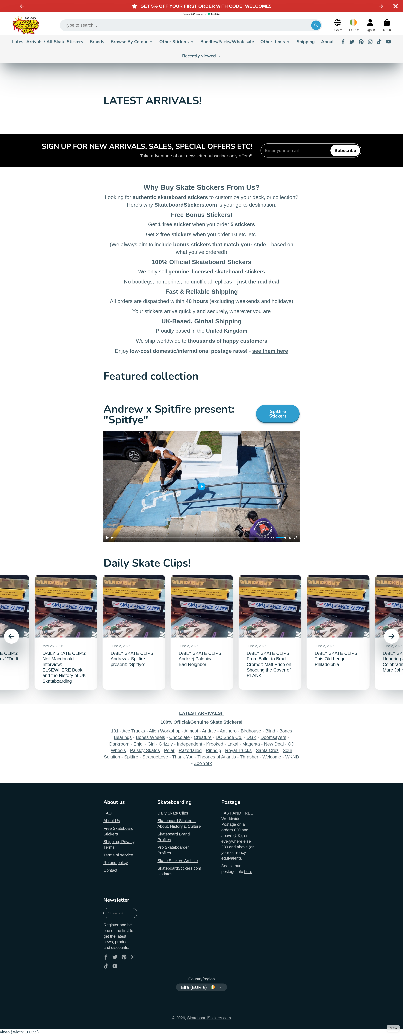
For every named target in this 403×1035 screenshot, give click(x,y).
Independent (189, 743)
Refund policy (115, 862)
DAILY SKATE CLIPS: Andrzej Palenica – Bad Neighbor (202, 632)
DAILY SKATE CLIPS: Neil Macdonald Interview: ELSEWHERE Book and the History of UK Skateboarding (65, 632)
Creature (203, 737)
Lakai (232, 743)
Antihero (228, 730)
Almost (191, 730)
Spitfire (131, 756)
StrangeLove (155, 756)
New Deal (274, 743)
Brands (97, 42)
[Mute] (272, 537)
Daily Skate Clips (172, 813)
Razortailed (190, 750)
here (248, 871)
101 (115, 730)
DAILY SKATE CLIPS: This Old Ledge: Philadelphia (338, 632)
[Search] (316, 25)
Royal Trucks (238, 750)
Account (370, 25)
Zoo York (203, 763)
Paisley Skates (145, 750)
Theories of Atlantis (216, 756)
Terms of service (118, 855)
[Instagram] (370, 41)
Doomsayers (273, 737)
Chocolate (179, 737)
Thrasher (249, 756)
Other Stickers (174, 42)
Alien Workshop (165, 730)
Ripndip (213, 750)
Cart (387, 25)
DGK (251, 737)
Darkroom (119, 743)
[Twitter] (352, 41)
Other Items (272, 42)
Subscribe (345, 150)
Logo (26, 25)
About (327, 42)
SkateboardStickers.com (209, 1018)
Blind (270, 730)
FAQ (107, 813)
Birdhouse (251, 730)
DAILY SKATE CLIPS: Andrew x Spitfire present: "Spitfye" (133, 632)
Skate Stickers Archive (177, 860)
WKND (292, 756)
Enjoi (138, 743)
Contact (110, 870)
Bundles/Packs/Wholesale (227, 42)
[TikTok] (379, 41)
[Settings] (290, 537)
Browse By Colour (129, 42)
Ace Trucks (133, 730)
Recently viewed (199, 56)
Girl (151, 743)
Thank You (182, 756)
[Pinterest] (361, 41)
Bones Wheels (150, 737)
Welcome (271, 756)
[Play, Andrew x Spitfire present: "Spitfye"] (107, 537)
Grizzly (166, 743)
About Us (111, 820)
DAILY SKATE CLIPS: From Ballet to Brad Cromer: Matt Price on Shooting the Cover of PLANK (270, 632)
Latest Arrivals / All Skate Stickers (47, 42)
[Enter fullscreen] (295, 537)
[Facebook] (343, 41)
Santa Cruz (267, 750)
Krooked (214, 743)
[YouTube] (388, 41)
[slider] (187, 537)
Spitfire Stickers (278, 413)
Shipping (306, 42)
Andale (209, 730)
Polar (169, 750)
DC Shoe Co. (229, 737)
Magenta (251, 743)
